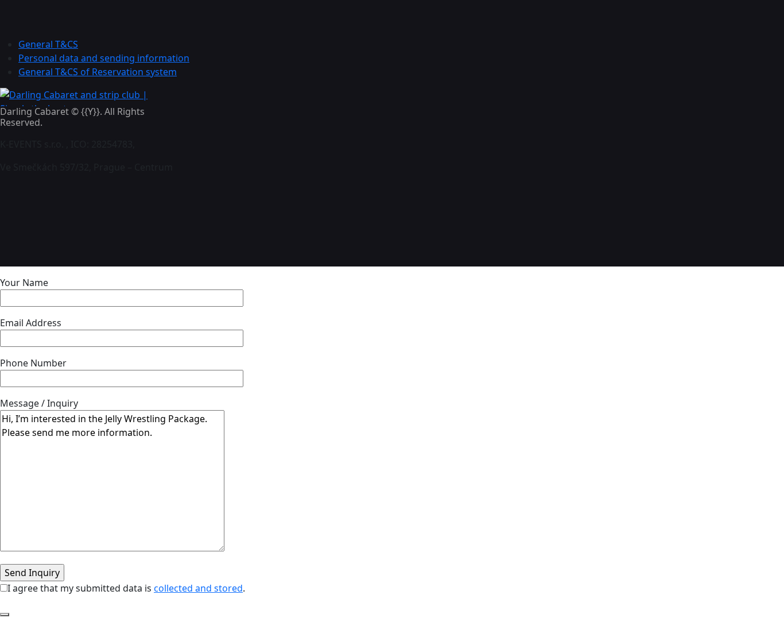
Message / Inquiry (39, 403)
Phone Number (33, 363)
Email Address (30, 322)
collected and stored (198, 588)
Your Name (24, 282)
